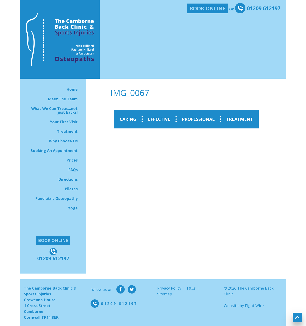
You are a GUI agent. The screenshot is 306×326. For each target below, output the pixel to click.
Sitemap (164, 293)
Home (72, 89)
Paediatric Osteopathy (56, 198)
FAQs (73, 169)
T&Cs (191, 288)
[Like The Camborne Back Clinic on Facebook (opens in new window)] (120, 289)
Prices (72, 160)
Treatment (67, 131)
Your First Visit (64, 121)
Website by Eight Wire (244, 305)
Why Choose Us (63, 140)
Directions (68, 179)
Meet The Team (63, 98)
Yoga (73, 207)
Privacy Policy (169, 288)
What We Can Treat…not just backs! (54, 110)
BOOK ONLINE (207, 8)
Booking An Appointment (54, 150)
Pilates (71, 188)
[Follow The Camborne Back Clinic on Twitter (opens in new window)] (132, 289)
